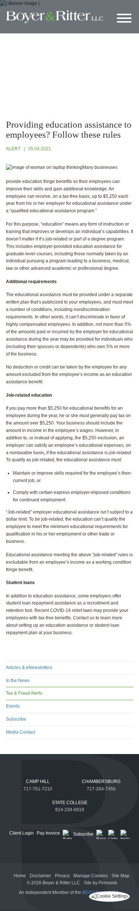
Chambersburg (101, 781)
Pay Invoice (48, 833)
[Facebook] (101, 834)
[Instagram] (125, 834)
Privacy (62, 875)
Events (13, 706)
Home (20, 875)
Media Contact (20, 732)
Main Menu (53, 7)
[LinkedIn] (113, 834)
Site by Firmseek (100, 882)
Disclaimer (40, 875)
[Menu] (124, 18)
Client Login (21, 833)
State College (69, 802)
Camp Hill (38, 781)
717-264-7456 (101, 789)
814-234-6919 (69, 809)
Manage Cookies (90, 875)
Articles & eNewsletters (29, 667)
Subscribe (16, 719)
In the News (18, 680)
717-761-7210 (37, 789)
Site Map (120, 875)
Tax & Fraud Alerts (24, 693)
